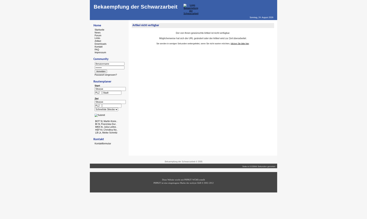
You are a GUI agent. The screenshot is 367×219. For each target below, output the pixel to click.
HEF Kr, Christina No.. (106, 129)
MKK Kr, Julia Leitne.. (106, 127)
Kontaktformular (103, 143)
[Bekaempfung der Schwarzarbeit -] (191, 13)
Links (97, 38)
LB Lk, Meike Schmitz (106, 132)
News (98, 32)
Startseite (99, 29)
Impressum (100, 52)
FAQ (97, 49)
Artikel (98, 41)
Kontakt (98, 46)
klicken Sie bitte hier (240, 43)
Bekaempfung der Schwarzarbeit (135, 7)
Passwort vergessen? (106, 75)
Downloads (100, 44)
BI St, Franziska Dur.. (106, 124)
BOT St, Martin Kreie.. (106, 121)
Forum (98, 35)
